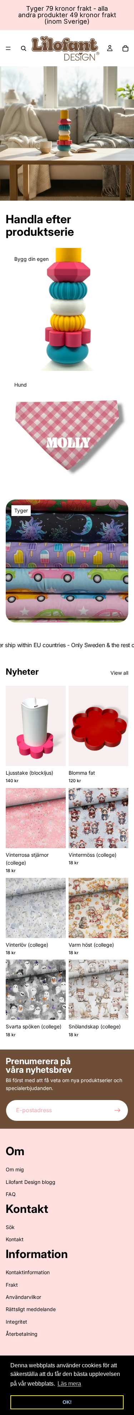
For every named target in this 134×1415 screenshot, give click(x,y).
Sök (10, 1227)
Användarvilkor (23, 1297)
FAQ (11, 1194)
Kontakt (15, 1239)
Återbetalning (22, 1334)
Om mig (15, 1169)
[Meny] (8, 48)
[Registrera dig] (117, 1110)
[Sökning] (23, 48)
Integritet (16, 1322)
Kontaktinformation (28, 1272)
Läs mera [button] (69, 1384)
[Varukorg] (125, 48)
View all (119, 673)
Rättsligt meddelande (31, 1309)
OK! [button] (67, 1402)
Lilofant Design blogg (30, 1182)
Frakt (12, 1285)
